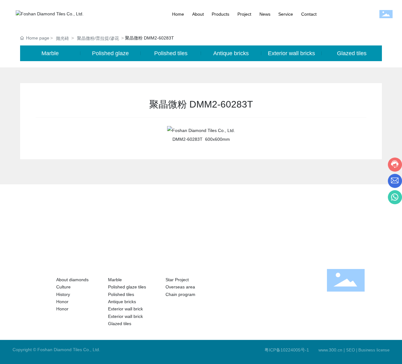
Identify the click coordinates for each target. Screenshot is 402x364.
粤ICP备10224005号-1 (286, 349)
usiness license (375, 350)
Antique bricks (231, 53)
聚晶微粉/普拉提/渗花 (98, 38)
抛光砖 (62, 38)
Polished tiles (170, 53)
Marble (50, 53)
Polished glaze (110, 53)
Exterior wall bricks (291, 53)
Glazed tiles (352, 53)
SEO (350, 350)
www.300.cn (330, 349)
